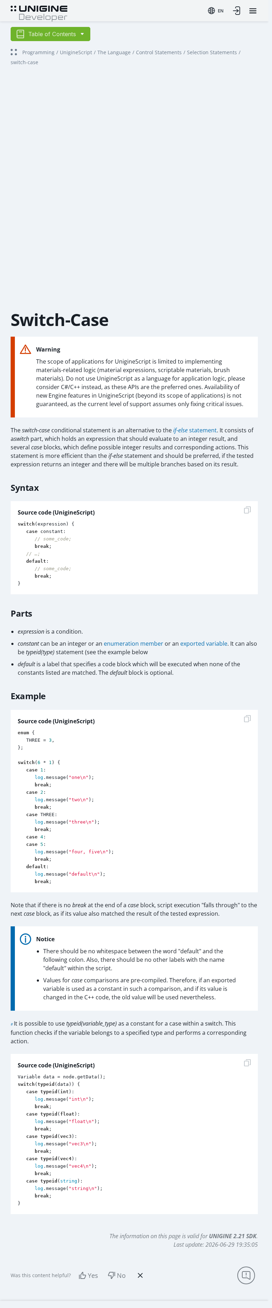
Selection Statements (212, 52)
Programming (38, 52)
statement (195, 430)
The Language (114, 52)
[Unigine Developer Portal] (39, 13)
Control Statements (159, 52)
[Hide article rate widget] (140, 1275)
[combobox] (215, 11)
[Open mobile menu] (253, 11)
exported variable (203, 643)
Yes (93, 1275)
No (121, 1275)
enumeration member (133, 643)
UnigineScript (76, 52)
